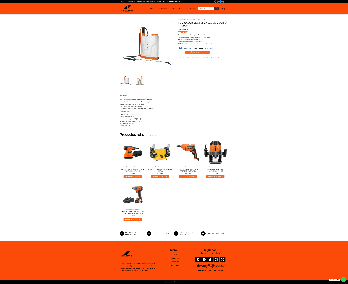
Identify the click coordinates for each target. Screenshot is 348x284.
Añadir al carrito (197, 52)
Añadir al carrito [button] (132, 176)
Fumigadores (197, 19)
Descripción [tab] (123, 95)
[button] (171, 21)
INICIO (152, 9)
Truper (203, 19)
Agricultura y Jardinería (185, 19)
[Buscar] (216, 8)
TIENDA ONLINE (162, 9)
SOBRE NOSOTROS (176, 9)
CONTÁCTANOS (191, 9)
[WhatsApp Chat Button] (343, 279)
